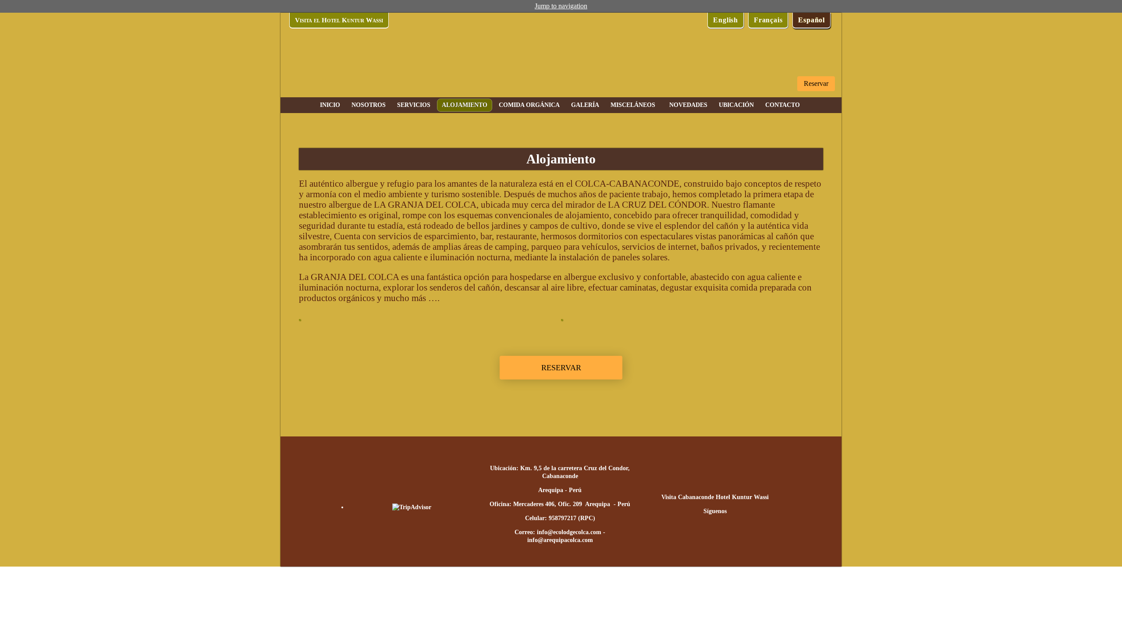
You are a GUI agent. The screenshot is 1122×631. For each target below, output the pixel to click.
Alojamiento (464, 105)
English (725, 20)
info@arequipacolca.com (560, 540)
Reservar (816, 83)
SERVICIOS (413, 105)
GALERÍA (585, 105)
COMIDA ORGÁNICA (529, 105)
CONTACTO (782, 105)
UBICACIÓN (736, 105)
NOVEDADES (688, 105)
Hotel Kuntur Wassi (742, 497)
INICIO (330, 105)
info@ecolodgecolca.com (569, 532)
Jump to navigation (561, 6)
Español (811, 20)
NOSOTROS (369, 105)
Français (768, 20)
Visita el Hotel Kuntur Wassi (339, 20)
